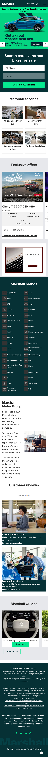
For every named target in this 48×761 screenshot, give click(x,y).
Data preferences (24, 715)
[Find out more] (24, 10)
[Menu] (44, 4)
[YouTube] (21, 733)
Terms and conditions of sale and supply (20, 718)
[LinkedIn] (25, 733)
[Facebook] (16, 733)
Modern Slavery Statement (22, 723)
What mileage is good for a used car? (20, 640)
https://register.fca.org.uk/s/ (24, 698)
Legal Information (9, 715)
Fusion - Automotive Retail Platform (24, 749)
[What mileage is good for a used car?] (20, 624)
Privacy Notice (38, 715)
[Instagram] (30, 733)
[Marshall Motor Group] (8, 4)
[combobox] (24, 68)
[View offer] (24, 259)
